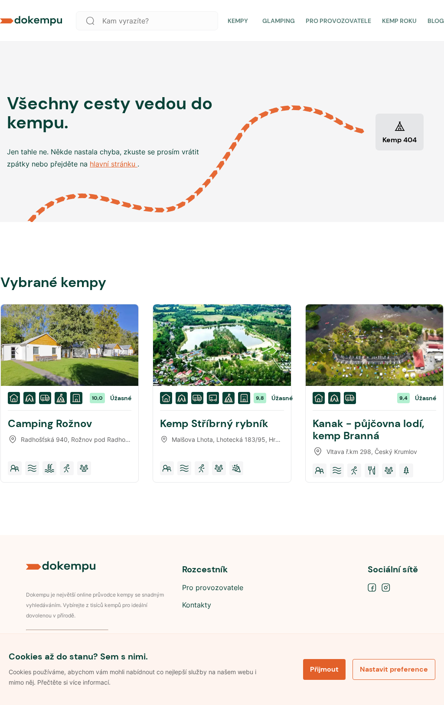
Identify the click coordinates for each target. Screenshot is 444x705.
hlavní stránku (113, 164)
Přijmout (324, 669)
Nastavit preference (394, 669)
